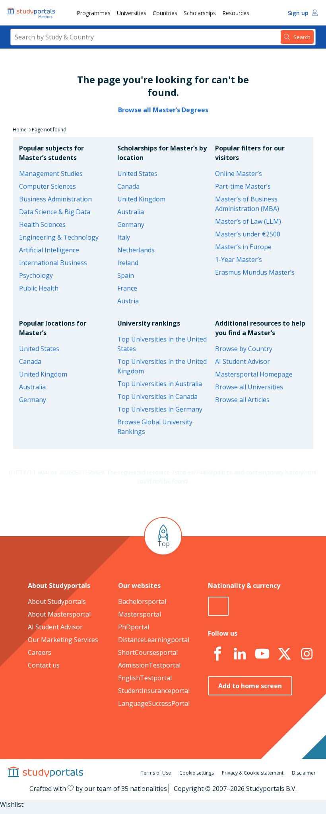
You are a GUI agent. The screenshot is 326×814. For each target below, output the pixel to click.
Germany (130, 224)
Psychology (36, 275)
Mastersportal (139, 614)
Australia (130, 211)
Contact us (44, 665)
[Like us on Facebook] (217, 654)
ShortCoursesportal (148, 652)
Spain (125, 275)
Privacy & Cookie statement (252, 772)
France (127, 288)
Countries (165, 13)
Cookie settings (196, 772)
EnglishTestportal (145, 677)
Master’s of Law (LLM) (248, 221)
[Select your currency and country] (218, 606)
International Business (53, 262)
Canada (128, 186)
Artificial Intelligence (49, 250)
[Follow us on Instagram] (306, 654)
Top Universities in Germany (159, 409)
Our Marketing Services (63, 639)
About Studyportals (57, 601)
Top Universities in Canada (157, 396)
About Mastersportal (59, 614)
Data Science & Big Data (54, 211)
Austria (128, 301)
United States (137, 173)
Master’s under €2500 (247, 234)
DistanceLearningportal (153, 639)
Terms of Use (156, 772)
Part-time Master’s (243, 186)
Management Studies (51, 173)
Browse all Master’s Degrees (163, 109)
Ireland (127, 262)
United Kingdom (141, 199)
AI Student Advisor (242, 361)
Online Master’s (238, 173)
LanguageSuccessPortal (154, 703)
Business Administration (55, 199)
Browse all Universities (249, 387)
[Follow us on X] (284, 654)
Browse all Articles (242, 399)
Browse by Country (243, 348)
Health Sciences (42, 224)
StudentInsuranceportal (154, 690)
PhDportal (133, 627)
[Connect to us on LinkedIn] (239, 654)
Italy (123, 237)
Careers (39, 652)
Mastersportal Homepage (254, 374)
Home (20, 129)
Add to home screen (250, 685)
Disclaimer (304, 772)
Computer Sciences (47, 186)
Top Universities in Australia (159, 383)
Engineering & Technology (59, 237)
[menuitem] (94, 12)
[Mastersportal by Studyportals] (31, 12)
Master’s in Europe (243, 246)
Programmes (94, 13)
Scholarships (200, 13)
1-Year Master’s (238, 259)
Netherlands (136, 250)
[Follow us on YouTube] (262, 654)
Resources (235, 13)
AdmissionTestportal (149, 665)
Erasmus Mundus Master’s (255, 272)
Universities (131, 13)
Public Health (38, 288)
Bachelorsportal (142, 601)
